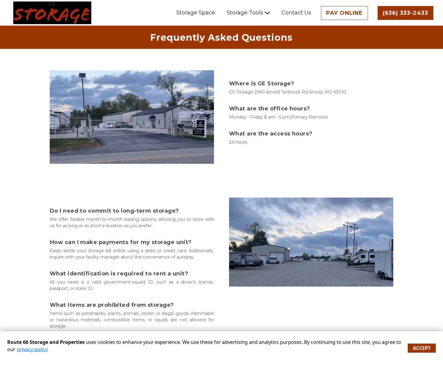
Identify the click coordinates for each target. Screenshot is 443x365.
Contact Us (296, 12)
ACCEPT (422, 348)
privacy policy (32, 349)
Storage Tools (245, 12)
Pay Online (344, 13)
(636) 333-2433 (405, 13)
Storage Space (195, 12)
